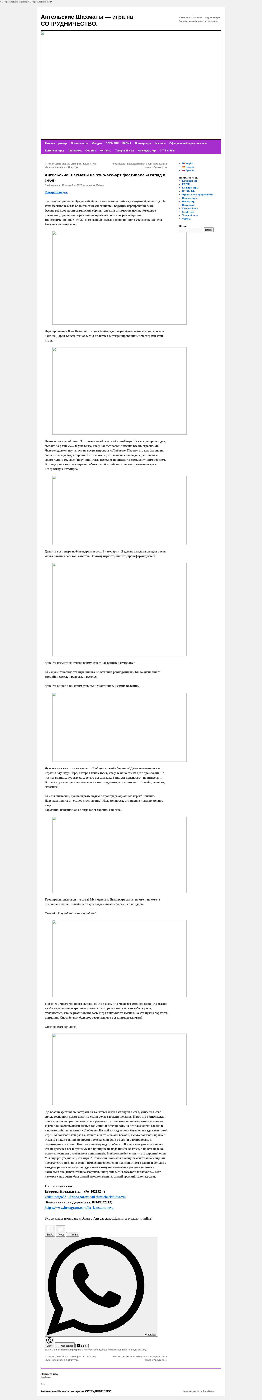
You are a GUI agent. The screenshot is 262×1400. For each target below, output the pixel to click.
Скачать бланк (190, 208)
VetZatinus (98, 185)
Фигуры (97, 143)
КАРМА (126, 143)
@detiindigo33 (55, 1196)
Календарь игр (147, 150)
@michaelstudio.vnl (111, 1196)
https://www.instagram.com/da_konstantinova (79, 1207)
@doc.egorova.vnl (81, 1196)
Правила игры (79, 143)
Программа (75, 150)
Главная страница (56, 143)
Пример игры (143, 143)
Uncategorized (90, 1349)
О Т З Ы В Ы (167, 150)
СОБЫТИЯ (112, 143)
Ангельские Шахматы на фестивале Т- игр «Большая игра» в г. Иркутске (70, 165)
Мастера (160, 143)
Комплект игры (54, 150)
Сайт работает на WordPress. (198, 1391)
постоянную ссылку (134, 1349)
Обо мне (90, 150)
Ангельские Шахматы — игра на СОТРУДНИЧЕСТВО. (87, 19)
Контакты (105, 150)
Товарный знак (124, 150)
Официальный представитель (188, 143)
